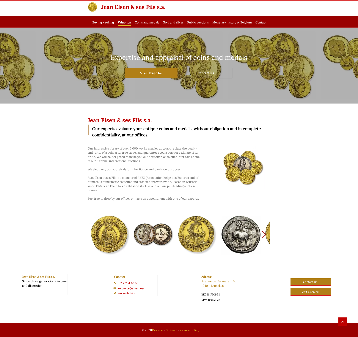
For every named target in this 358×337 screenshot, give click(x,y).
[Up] (342, 321)
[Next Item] (263, 235)
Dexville (157, 330)
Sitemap (171, 330)
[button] (147, 22)
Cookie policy (189, 330)
